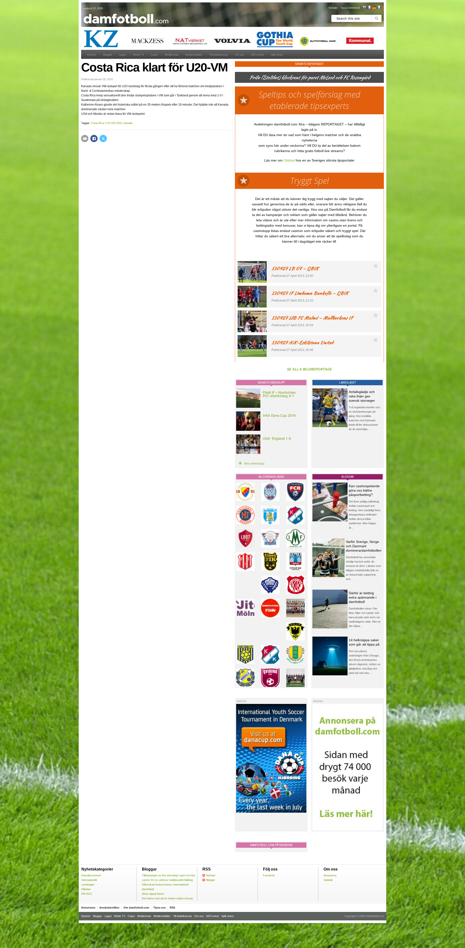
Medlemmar (172, 54)
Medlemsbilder (194, 54)
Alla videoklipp (254, 463)
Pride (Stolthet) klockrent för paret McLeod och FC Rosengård (309, 77)
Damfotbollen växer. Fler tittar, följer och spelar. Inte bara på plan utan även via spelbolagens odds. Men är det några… (364, 617)
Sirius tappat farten (153, 893)
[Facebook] (94, 138)
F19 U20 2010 (113, 123)
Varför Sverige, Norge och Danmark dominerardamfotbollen (363, 546)
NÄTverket (257, 54)
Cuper (154, 54)
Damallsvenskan (91, 875)
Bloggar (107, 54)
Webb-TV (138, 54)
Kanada (128, 123)
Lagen (122, 54)
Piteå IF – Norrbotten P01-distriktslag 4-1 (279, 394)
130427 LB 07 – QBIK (294, 268)
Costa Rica (97, 123)
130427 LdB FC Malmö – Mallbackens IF (312, 318)
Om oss (239, 54)
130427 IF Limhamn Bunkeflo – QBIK (309, 293)
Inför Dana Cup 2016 (279, 415)
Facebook (269, 875)
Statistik (328, 880)
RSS (172, 907)
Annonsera (330, 875)
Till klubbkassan (218, 54)
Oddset (289, 160)
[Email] (84, 138)
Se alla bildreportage (309, 369)
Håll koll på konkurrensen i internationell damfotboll (165, 887)
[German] (374, 7)
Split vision (277, 54)
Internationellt (89, 880)
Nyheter (91, 54)
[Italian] (379, 7)
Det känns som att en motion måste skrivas (167, 898)
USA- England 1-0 (277, 438)
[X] (103, 138)
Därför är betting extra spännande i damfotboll (362, 597)
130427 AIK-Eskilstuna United (302, 342)
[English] (364, 7)
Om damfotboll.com (136, 907)
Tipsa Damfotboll (350, 7)
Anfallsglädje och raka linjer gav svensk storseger (362, 396)
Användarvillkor (109, 907)
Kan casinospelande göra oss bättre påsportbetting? (364, 490)
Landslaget (87, 884)
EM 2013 (86, 893)
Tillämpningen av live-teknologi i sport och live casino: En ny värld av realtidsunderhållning (168, 877)
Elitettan (86, 889)
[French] (369, 7)
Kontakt (333, 7)
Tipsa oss (159, 907)
